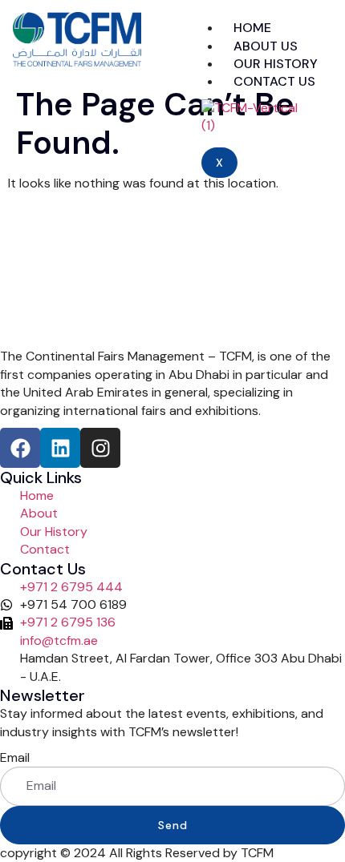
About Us (265, 46)
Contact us (274, 81)
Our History (275, 63)
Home (252, 27)
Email (15, 757)
